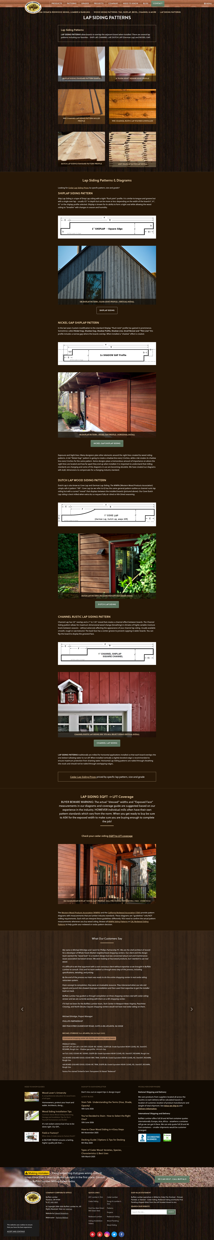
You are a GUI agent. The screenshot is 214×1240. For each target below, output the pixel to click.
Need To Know (130, 3)
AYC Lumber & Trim (95, 1197)
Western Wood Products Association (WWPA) (81, 912)
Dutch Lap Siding (107, 604)
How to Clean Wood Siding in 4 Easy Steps (102, 1129)
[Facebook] (121, 1234)
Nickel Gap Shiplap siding (107, 443)
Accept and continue (16, 1231)
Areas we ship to (171, 1105)
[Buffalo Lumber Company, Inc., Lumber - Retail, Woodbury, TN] (149, 1138)
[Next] (191, 1009)
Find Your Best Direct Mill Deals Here (96, 1209)
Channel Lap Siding (107, 743)
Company (113, 3)
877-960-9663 (53, 1202)
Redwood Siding (113, 1216)
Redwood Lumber (95, 1216)
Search (171, 1212)
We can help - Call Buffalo (172, 1179)
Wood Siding (112, 1225)
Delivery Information (147, 1108)
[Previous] (22, 1009)
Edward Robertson (61, 1213)
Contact (157, 3)
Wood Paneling (113, 1221)
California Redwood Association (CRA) (124, 912)
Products (57, 3)
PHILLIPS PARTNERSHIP (72, 1021)
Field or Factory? (50, 1132)
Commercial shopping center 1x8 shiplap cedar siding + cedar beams (89, 1038)
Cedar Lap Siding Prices (78, 187)
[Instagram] (107, 1234)
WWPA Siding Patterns (118, 921)
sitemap (69, 1209)
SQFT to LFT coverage (121, 836)
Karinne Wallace (62, 1217)
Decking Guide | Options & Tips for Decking (103, 1139)
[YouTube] (100, 1234)
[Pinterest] (92, 1234)
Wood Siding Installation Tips (57, 1111)
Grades (85, 3)
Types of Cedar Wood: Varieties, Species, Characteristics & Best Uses (101, 1151)
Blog (145, 3)
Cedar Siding (93, 1201)
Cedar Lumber (112, 1197)
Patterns (71, 3)
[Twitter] (114, 1234)
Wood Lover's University (54, 1092)
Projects (98, 3)
